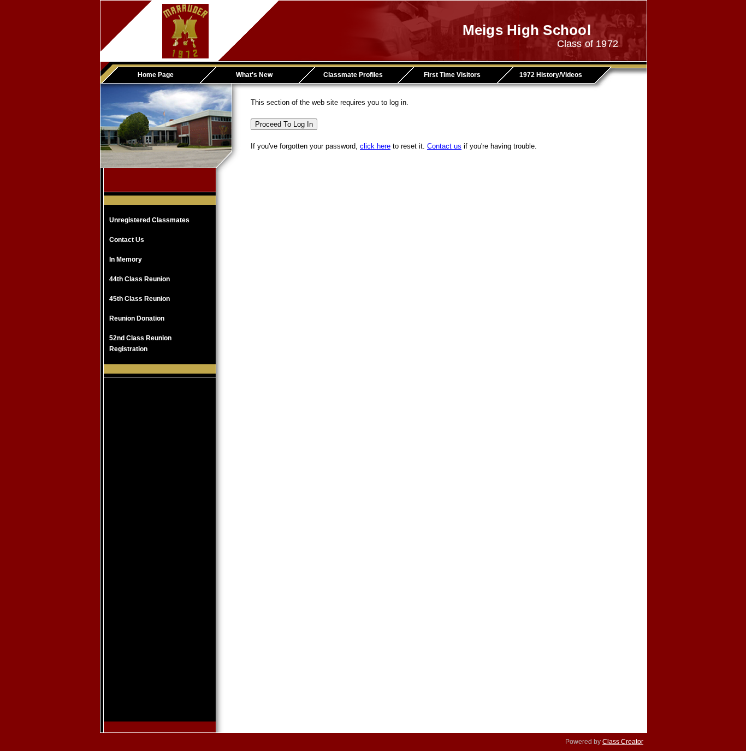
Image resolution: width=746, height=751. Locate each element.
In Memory (125, 259)
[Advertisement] (160, 558)
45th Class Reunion (139, 299)
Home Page (156, 75)
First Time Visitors (452, 75)
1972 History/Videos (550, 75)
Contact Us (126, 240)
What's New (254, 75)
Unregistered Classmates (149, 220)
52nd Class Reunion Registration (140, 343)
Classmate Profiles (353, 75)
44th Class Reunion (139, 279)
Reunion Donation (136, 318)
